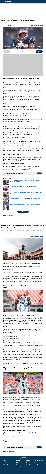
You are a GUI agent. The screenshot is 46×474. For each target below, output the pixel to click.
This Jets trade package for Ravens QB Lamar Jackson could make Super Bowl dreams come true (22, 433)
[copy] (10, 25)
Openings (28, 460)
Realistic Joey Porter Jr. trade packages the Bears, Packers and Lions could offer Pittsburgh (21, 440)
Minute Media (7, 469)
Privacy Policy (6, 464)
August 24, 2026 (18, 338)
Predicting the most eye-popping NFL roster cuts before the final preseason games (22, 436)
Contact (18, 460)
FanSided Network (38, 460)
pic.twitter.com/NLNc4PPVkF (10, 336)
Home (4, 215)
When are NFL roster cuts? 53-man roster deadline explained (17, 438)
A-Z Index (5, 462)
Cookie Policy (29, 464)
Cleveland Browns (10, 279)
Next (39, 51)
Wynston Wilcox (5, 233)
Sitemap (18, 462)
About (4, 460)
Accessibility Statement (9, 466)
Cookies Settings (20, 466)
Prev (7, 51)
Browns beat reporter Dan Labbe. (11, 330)
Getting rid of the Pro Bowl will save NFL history (14, 443)
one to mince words (18, 263)
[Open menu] (3, 1)
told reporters (27, 272)
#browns (38, 335)
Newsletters (29, 462)
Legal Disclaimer (38, 464)
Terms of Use (19, 464)
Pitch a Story (37, 462)
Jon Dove (4, 22)
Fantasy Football (10, 215)
